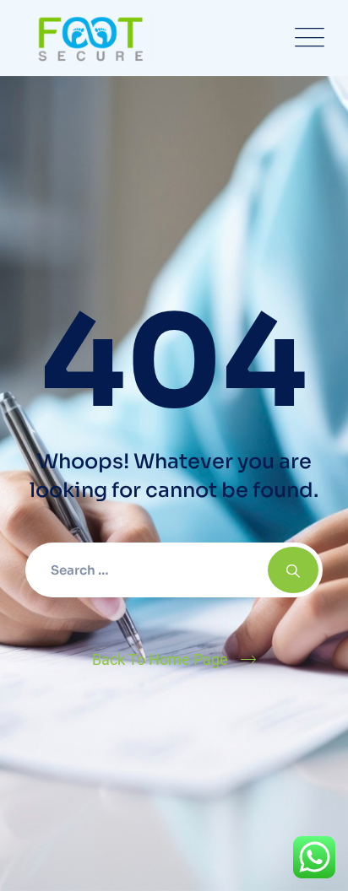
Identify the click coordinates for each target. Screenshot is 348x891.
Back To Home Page (160, 659)
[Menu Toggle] (306, 38)
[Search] (293, 570)
